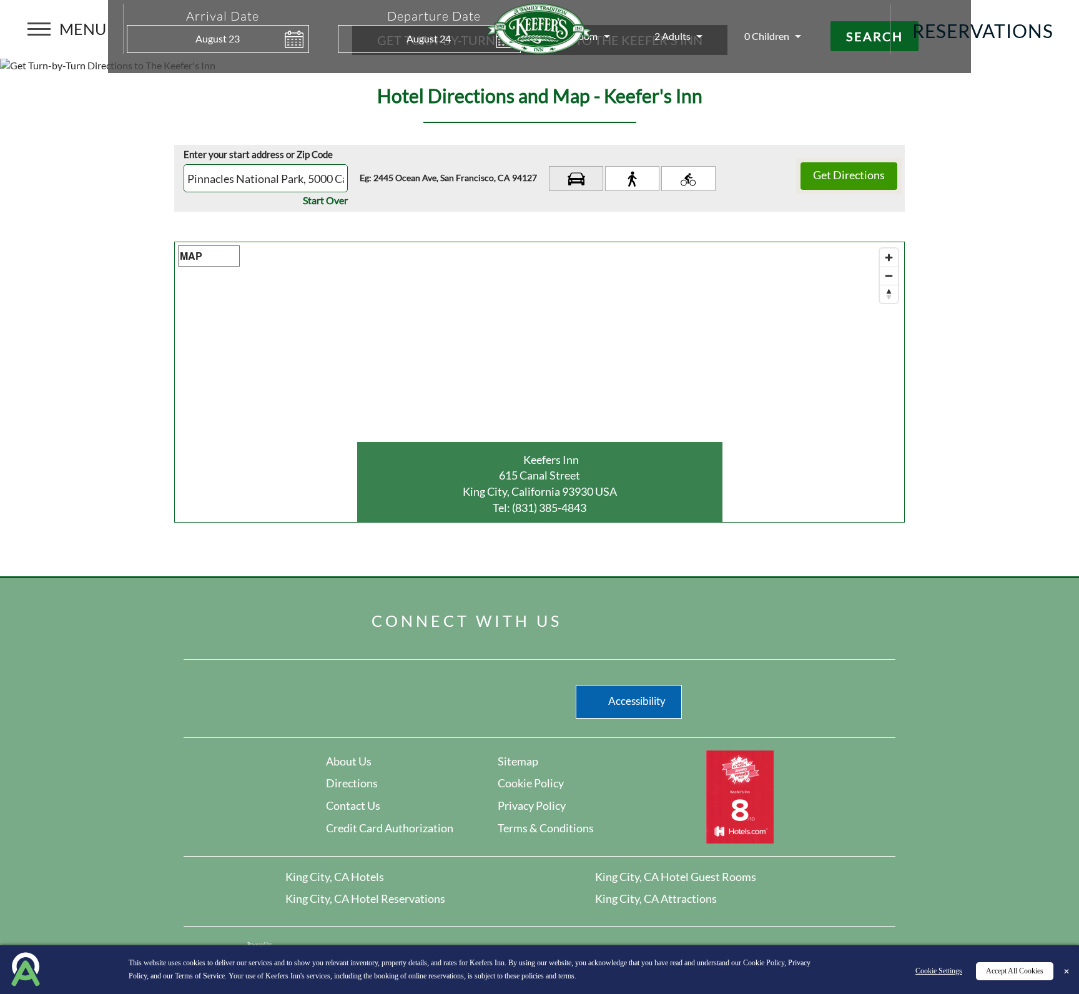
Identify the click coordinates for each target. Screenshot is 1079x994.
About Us (349, 761)
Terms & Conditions (546, 828)
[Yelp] (641, 617)
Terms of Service (200, 976)
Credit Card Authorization (389, 828)
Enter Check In (130, 60)
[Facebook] (599, 617)
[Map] (539, 382)
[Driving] (576, 178)
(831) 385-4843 (549, 507)
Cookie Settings (938, 971)
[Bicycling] (688, 178)
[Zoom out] (889, 276)
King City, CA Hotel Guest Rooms (675, 876)
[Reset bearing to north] (889, 294)
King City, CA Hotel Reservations (365, 898)
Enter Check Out (341, 60)
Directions (352, 783)
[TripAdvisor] (679, 617)
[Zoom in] (889, 257)
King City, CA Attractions (656, 898)
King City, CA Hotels (334, 876)
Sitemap (518, 761)
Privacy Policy (532, 805)
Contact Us (353, 805)
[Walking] (632, 178)
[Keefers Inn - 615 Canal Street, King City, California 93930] (539, 27)
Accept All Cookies (1014, 971)
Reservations (982, 30)
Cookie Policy (531, 783)
